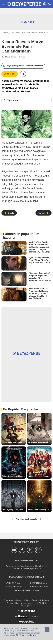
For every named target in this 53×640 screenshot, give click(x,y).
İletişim (27, 600)
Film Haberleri (32, 33)
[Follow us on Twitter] (30, 550)
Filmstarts (35, 582)
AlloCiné (10, 582)
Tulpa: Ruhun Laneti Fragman (14, 476)
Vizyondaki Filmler (18, 33)
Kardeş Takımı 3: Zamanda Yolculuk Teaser (40, 476)
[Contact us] (38, 550)
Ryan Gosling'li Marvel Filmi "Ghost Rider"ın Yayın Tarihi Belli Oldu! (39, 260)
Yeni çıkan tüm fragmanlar (27, 519)
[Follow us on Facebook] (22, 550)
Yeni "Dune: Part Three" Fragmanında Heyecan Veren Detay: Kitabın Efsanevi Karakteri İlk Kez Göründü (39, 293)
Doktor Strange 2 (11, 146)
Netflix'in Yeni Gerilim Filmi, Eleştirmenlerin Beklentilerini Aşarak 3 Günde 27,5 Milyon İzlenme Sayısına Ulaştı (39, 247)
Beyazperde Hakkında (12, 600)
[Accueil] (24, 4)
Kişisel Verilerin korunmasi (25, 603)
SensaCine (10, 586)
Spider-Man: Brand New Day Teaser (14, 442)
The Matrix (38, 175)
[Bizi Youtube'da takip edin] (14, 550)
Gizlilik (41, 603)
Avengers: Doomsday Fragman (40, 510)
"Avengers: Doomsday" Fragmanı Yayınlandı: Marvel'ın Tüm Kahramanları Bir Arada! (40, 277)
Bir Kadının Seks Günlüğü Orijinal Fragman (40, 442)
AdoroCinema (36, 586)
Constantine (21, 175)
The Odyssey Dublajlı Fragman (14, 510)
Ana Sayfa (6, 33)
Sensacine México (23, 590)
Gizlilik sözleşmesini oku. (26, 635)
